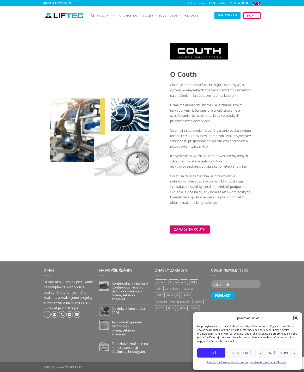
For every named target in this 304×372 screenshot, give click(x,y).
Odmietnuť (241, 353)
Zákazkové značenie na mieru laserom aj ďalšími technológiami (130, 348)
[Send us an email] (235, 3)
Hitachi (186, 295)
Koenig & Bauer (180, 301)
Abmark (161, 282)
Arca (184, 282)
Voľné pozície (196, 3)
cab (158, 288)
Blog (162, 15)
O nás (173, 15)
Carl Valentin (172, 288)
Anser (173, 282)
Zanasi (194, 308)
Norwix (198, 301)
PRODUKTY (104, 15)
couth (159, 295)
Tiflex (171, 308)
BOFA (193, 282)
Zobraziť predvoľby (278, 353)
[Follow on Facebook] (231, 3)
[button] (296, 318)
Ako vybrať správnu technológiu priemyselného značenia (127, 328)
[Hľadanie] (92, 15)
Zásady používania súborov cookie (227, 362)
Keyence (161, 301)
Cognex (189, 288)
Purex (160, 308)
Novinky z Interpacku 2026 (128, 311)
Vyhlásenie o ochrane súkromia (268, 362)
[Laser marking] (256, 3)
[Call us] (239, 3)
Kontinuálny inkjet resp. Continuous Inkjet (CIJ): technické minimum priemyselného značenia (130, 291)
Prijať (211, 353)
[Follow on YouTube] (247, 3)
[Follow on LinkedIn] (243, 3)
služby (148, 15)
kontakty (190, 15)
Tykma (182, 308)
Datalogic (172, 295)
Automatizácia (129, 15)
